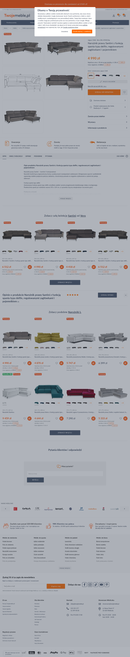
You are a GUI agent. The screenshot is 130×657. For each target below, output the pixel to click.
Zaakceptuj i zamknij (82, 31)
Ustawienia (64, 31)
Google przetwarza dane (70, 27)
